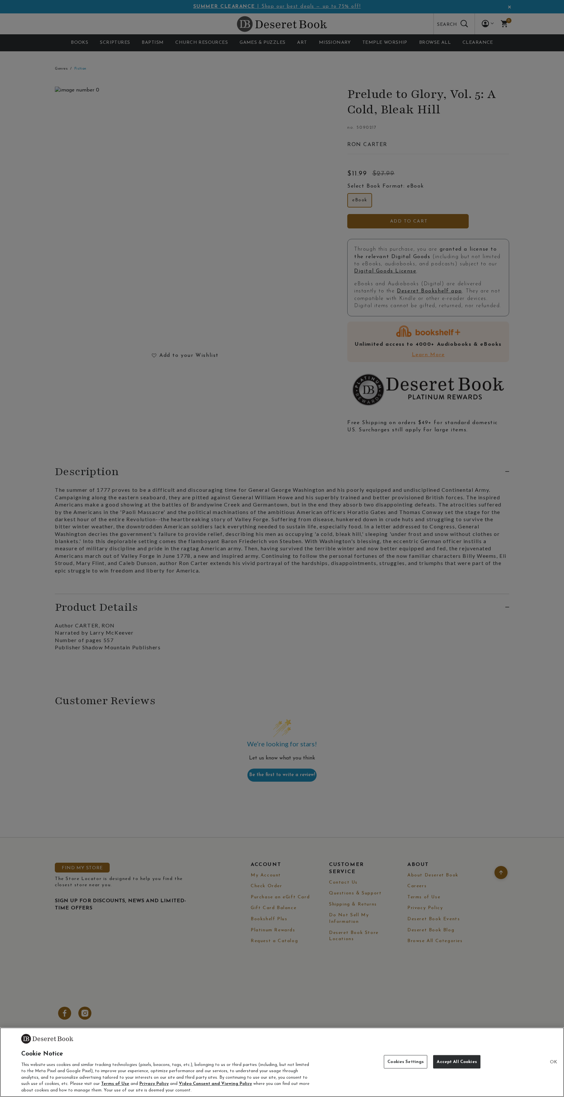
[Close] (553, 1062)
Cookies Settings (405, 1061)
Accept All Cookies (457, 1061)
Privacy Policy (154, 1084)
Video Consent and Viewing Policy (215, 1084)
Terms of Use (115, 1084)
